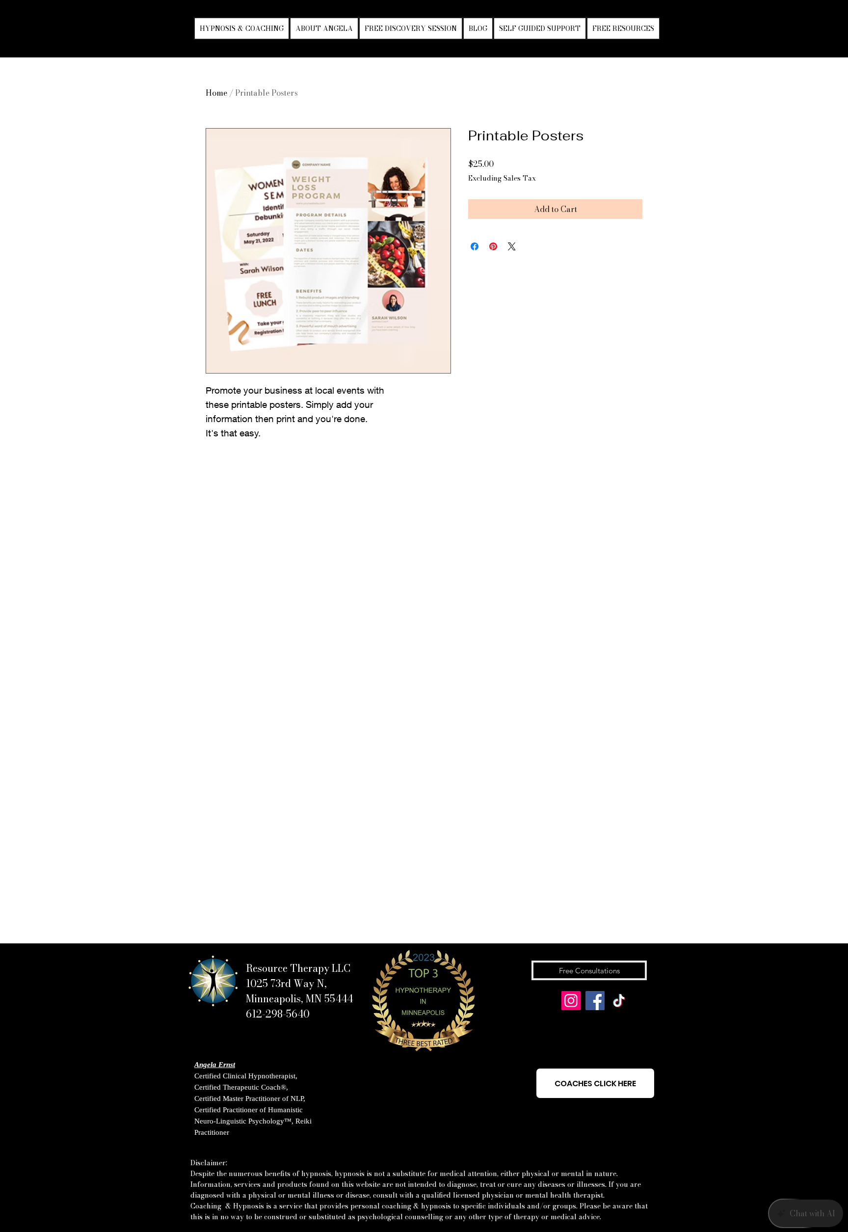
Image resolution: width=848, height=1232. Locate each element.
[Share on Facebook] (474, 246)
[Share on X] (512, 246)
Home (216, 93)
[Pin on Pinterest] (493, 246)
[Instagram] (571, 1000)
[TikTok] (619, 1000)
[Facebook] (595, 1000)
